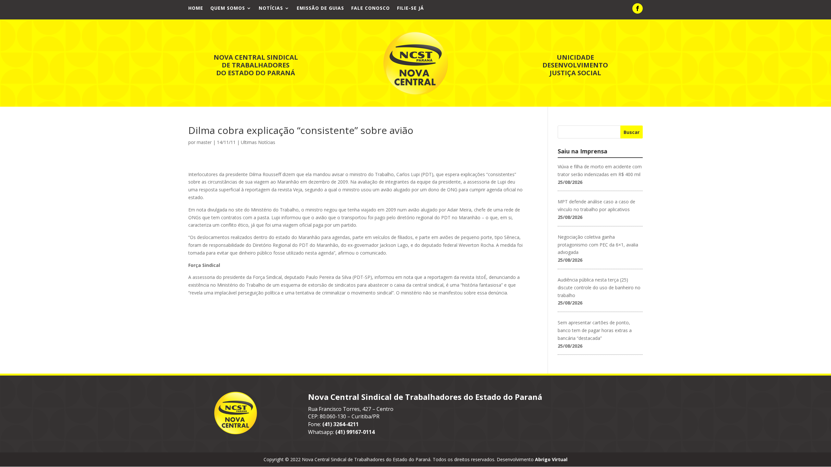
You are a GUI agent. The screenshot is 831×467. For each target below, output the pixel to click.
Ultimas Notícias (258, 142)
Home (195, 8)
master (204, 142)
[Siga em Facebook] (637, 8)
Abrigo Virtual (551, 459)
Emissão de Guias (320, 8)
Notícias (271, 8)
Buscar (631, 132)
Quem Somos (227, 8)
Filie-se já (410, 8)
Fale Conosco (370, 8)
